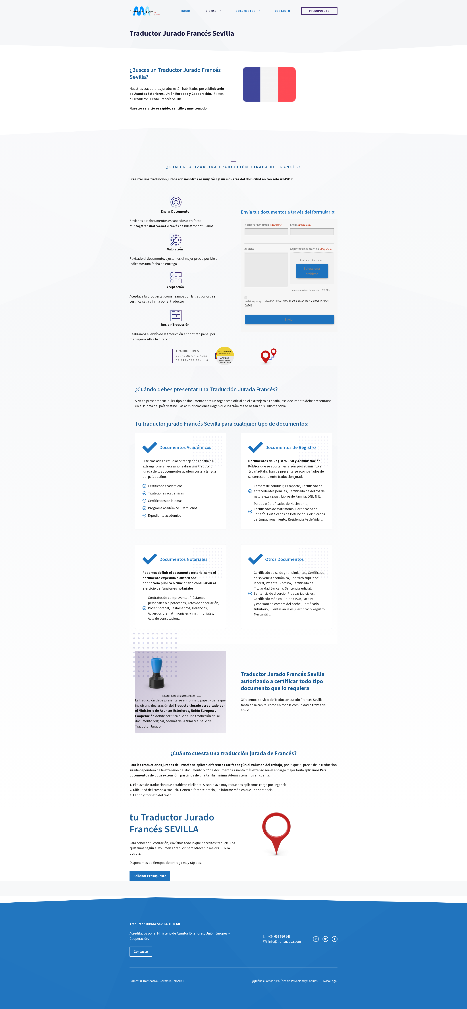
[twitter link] (325, 939)
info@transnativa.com (284, 941)
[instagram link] (316, 939)
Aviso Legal (330, 981)
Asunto (249, 249)
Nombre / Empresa (263, 224)
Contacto (282, 11)
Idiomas (211, 11)
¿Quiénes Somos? (263, 981)
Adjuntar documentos (311, 249)
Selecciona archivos (312, 271)
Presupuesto (319, 11)
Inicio (185, 11)
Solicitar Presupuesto (150, 876)
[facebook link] (334, 939)
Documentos (246, 11)
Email (300, 224)
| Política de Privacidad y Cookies (296, 981)
